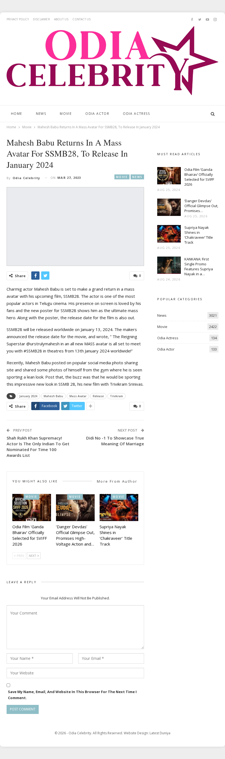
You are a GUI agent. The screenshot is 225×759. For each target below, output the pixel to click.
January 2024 (28, 396)
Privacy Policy (18, 19)
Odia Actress (136, 113)
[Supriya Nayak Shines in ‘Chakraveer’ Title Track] (119, 507)
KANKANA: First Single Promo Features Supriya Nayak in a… (198, 266)
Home (16, 113)
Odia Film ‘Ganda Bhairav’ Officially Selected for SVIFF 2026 (199, 177)
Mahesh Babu (53, 396)
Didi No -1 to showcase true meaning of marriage (115, 440)
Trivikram (116, 396)
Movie (66, 113)
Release (98, 396)
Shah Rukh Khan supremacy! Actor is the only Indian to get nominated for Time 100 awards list (38, 446)
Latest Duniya (160, 733)
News (41, 113)
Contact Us (81, 19)
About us (61, 19)
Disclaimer (41, 19)
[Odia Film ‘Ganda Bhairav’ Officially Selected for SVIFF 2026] (31, 507)
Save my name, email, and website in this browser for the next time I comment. (72, 694)
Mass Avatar (77, 396)
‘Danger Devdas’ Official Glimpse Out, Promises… (201, 205)
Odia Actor (97, 113)
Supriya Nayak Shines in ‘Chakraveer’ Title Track (198, 235)
